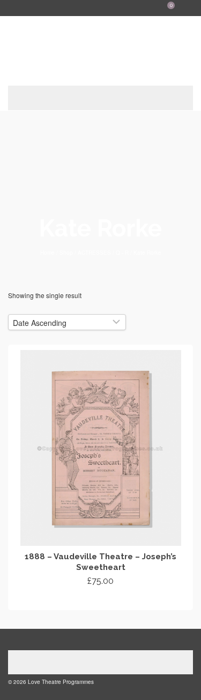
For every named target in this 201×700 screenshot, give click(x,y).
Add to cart (100, 600)
